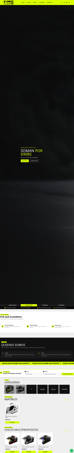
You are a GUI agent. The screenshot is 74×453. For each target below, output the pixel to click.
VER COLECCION (25, 161)
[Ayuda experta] (69, 3)
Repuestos (49, 2)
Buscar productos (68, 374)
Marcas (35, 2)
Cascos (23, 2)
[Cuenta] (64, 3)
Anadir (12, 422)
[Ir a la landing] (8, 2)
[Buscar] (62, 3)
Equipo (29, 2)
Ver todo (66, 399)
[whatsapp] (71, 450)
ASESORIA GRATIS (35, 161)
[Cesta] (67, 3)
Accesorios (42, 2)
